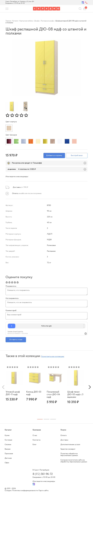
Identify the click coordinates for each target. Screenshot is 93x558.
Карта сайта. (44, 490)
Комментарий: (11, 311)
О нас (35, 435)
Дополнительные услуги (70, 444)
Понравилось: (11, 286)
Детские (8, 458)
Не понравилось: (12, 298)
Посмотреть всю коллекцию (52, 356)
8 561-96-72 (43, 474)
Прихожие (9, 453)
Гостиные (8, 440)
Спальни (8, 444)
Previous (3, 387)
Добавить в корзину (54, 155)
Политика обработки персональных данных (69, 454)
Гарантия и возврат (67, 449)
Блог (34, 444)
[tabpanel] (15, 387)
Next (90, 387)
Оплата (63, 435)
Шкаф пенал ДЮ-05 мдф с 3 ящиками (75, 394)
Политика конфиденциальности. (25, 490)
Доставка (64, 440)
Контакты (36, 440)
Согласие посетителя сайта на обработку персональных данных (73, 461)
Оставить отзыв (15, 339)
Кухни (7, 435)
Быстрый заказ (77, 155)
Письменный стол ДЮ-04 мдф (53, 394)
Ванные (7, 449)
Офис (7, 462)
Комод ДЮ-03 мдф (33, 393)
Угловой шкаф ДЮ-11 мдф (13, 393)
